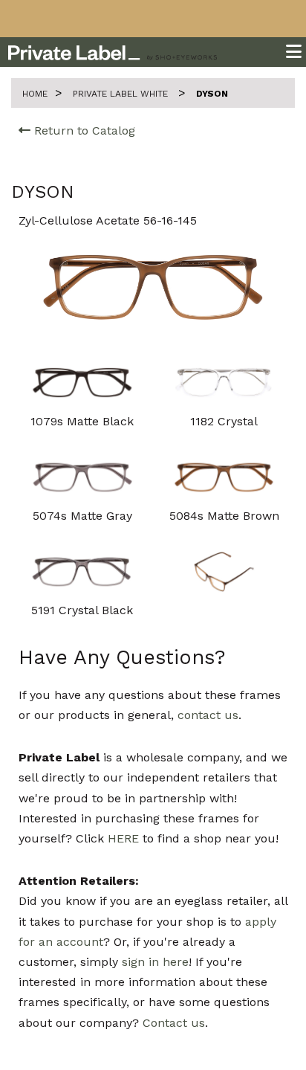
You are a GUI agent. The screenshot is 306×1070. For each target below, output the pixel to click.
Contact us (174, 1023)
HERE (123, 838)
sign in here (155, 962)
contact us (208, 715)
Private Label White (122, 93)
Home (35, 93)
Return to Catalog (82, 130)
